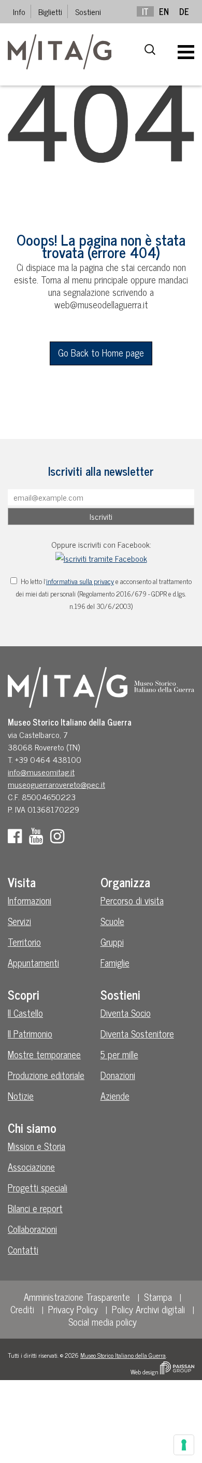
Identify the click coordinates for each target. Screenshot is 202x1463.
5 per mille (119, 1054)
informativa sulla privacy (80, 581)
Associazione (31, 1166)
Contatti (23, 1249)
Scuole (112, 921)
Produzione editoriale (46, 1074)
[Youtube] (38, 838)
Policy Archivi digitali (148, 1309)
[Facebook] (17, 838)
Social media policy (102, 1321)
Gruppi (112, 941)
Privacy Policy (73, 1309)
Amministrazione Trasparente (77, 1296)
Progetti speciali (37, 1187)
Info (19, 11)
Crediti (22, 1309)
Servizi (19, 921)
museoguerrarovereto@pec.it (56, 784)
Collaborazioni (32, 1228)
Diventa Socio (125, 1012)
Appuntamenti (33, 962)
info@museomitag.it (41, 771)
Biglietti (50, 11)
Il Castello (25, 1012)
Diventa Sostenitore (137, 1033)
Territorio (24, 941)
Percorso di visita (132, 900)
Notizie (21, 1095)
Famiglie (114, 962)
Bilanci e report (35, 1208)
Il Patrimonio (30, 1033)
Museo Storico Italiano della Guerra (123, 1355)
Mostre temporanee (44, 1054)
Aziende (114, 1095)
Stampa (158, 1296)
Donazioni (117, 1074)
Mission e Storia (36, 1145)
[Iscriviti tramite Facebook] (101, 556)
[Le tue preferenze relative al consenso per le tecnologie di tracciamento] (184, 1445)
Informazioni (29, 900)
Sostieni (88, 11)
